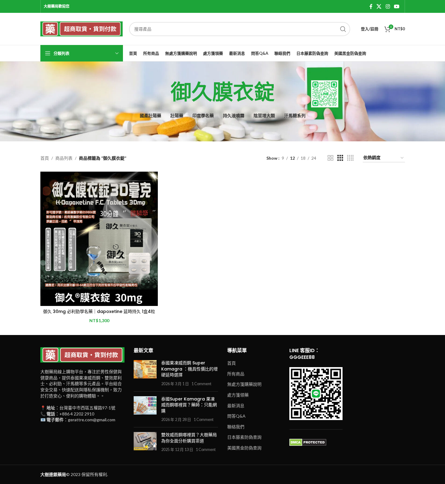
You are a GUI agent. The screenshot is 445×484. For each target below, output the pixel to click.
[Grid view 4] (350, 158)
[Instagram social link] (388, 6)
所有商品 (235, 373)
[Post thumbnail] (145, 373)
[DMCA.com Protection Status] (307, 442)
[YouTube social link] (396, 6)
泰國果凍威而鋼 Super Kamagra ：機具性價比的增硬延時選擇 (189, 369)
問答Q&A (236, 416)
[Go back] (163, 92)
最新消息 (235, 405)
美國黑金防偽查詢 (244, 447)
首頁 (44, 158)
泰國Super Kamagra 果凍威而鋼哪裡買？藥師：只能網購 (189, 405)
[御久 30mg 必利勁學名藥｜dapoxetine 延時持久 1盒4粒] (99, 239)
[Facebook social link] (371, 6)
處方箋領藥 (238, 394)
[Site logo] (81, 28)
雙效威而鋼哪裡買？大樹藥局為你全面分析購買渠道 (189, 438)
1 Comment (201, 384)
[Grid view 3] (340, 158)
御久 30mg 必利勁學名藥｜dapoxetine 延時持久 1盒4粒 (99, 311)
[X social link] (379, 6)
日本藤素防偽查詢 (244, 437)
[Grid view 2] (330, 158)
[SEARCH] (343, 29)
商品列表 (63, 158)
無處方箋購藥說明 (244, 384)
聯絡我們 (235, 426)
